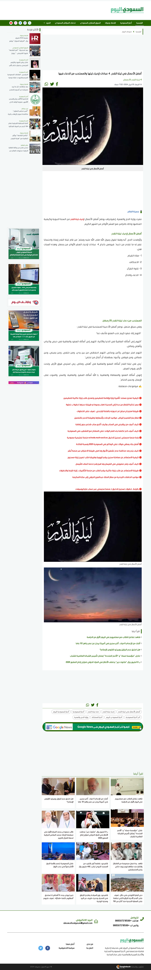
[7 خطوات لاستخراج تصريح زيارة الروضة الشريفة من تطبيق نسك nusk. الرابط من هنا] (23, 325)
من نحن (90, 944)
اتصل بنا (89, 948)
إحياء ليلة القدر (77, 219)
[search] (29, 23)
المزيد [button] (48, 23)
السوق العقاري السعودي (90, 23)
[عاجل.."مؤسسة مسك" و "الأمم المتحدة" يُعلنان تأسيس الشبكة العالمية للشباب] (127, 818)
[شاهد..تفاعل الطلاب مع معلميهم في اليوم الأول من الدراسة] (127, 786)
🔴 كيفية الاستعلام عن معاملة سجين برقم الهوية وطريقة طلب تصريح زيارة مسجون (104, 457)
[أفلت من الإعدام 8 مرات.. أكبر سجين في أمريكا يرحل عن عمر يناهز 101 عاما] (92, 786)
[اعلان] (23, 382)
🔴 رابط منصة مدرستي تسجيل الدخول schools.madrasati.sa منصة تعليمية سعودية (104, 438)
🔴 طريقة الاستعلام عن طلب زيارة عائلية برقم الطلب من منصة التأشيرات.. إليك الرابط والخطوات (100, 471)
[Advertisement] (58, 9)
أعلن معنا (70, 944)
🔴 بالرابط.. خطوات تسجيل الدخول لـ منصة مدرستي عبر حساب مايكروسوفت (108, 489)
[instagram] (15, 23)
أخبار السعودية (126, 23)
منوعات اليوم (127, 32)
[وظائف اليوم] (23, 302)
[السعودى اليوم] (132, 940)
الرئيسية (139, 23)
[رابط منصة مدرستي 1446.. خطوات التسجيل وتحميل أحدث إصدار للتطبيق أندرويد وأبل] (23, 279)
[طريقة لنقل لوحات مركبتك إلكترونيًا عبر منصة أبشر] (23, 361)
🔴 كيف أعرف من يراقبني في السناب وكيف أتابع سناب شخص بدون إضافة (108, 424)
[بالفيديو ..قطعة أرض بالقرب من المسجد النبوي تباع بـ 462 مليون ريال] (92, 851)
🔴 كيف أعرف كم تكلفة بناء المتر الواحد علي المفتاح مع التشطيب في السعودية (105, 431)
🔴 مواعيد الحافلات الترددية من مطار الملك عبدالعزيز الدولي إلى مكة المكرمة (107, 477)
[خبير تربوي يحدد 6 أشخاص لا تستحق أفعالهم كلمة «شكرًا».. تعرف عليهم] (58, 883)
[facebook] (25, 23)
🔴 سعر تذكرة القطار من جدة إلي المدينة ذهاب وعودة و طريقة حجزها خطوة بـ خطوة (103, 405)
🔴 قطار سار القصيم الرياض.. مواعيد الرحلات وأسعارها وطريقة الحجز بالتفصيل (108, 418)
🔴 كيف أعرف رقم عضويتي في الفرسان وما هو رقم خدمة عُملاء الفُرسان (108, 464)
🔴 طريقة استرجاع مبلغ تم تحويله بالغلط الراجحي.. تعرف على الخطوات (109, 411)
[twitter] (20, 23)
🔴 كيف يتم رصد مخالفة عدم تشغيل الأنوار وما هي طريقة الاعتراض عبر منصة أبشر (104, 451)
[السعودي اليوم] (127, 10)
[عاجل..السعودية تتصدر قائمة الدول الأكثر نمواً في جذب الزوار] (58, 851)
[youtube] (11, 23)
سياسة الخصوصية (66, 948)
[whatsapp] (46, 84)
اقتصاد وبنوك (110, 23)
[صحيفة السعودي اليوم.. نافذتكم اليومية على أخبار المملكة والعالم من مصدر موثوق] (23, 244)
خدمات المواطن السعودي (65, 23)
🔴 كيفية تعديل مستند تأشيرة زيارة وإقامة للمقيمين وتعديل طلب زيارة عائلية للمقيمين (102, 398)
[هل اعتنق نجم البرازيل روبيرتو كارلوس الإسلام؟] (58, 786)
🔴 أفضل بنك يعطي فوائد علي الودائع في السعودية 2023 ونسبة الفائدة (109, 444)
